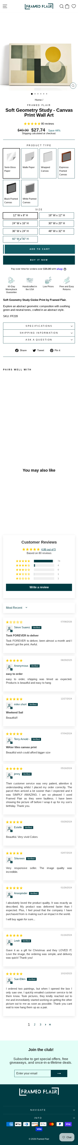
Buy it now (39, 260)
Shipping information (39, 333)
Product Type (39, 145)
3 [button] (40, 1024)
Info (38, 1118)
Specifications (39, 326)
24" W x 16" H (20, 223)
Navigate (38, 1110)
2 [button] (34, 1024)
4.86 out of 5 (48, 549)
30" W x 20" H (56, 223)
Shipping (26, 133)
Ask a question (39, 340)
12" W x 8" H (20, 215)
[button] (32, 123)
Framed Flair (39, 105)
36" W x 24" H (20, 231)
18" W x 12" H (56, 215)
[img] (14, 622)
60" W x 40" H (20, 238)
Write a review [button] (39, 587)
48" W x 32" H (56, 231)
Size (39, 209)
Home (38, 100)
